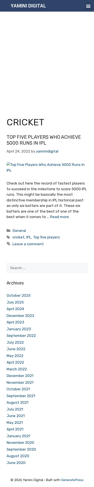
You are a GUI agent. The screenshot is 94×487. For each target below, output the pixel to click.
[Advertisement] (47, 61)
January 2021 (18, 436)
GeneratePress (72, 480)
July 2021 (15, 409)
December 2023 (20, 315)
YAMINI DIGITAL (28, 6)
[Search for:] (47, 268)
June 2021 (16, 416)
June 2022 (16, 349)
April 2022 (15, 362)
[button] (88, 5)
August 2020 (18, 456)
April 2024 (15, 309)
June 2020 (16, 462)
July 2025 (15, 302)
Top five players (46, 237)
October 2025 (19, 295)
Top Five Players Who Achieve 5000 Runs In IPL (44, 140)
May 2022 (15, 356)
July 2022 (15, 342)
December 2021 (20, 375)
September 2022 (21, 335)
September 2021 (21, 396)
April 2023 (15, 322)
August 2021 (17, 402)
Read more (59, 217)
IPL (28, 237)
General (19, 230)
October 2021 (18, 389)
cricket (18, 237)
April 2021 (15, 429)
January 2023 (19, 329)
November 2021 (20, 382)
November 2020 (20, 442)
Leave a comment (28, 244)
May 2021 (15, 422)
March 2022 (17, 369)
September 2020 (21, 449)
